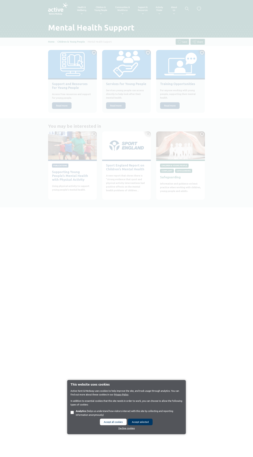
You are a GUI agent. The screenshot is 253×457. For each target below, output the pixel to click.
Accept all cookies (113, 422)
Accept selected (140, 422)
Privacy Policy (121, 394)
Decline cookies (126, 428)
